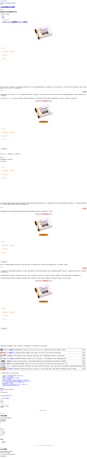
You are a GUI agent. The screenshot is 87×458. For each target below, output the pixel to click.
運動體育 (7, 398)
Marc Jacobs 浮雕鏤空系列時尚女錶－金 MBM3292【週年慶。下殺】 (13, 382)
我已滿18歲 (2, 456)
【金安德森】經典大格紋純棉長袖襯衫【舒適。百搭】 (11, 385)
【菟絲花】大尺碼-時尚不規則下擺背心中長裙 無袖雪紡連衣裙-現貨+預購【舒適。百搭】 (16, 381)
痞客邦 (6, 395)
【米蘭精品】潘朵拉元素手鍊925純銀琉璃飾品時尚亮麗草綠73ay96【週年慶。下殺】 (15, 380)
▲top (1, 399)
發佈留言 (2, 407)
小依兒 (1, 390)
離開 (5, 456)
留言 (8, 395)
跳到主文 (1, 9)
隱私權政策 (48, 445)
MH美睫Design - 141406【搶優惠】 (7, 376)
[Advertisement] (43, 77)
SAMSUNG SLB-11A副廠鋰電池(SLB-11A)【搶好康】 (15, 22)
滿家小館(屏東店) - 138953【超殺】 (7, 383)
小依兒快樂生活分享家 (7, 7)
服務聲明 (52, 445)
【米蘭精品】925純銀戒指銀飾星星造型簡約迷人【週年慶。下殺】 (13, 375)
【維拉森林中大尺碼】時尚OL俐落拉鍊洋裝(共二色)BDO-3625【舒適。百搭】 (14, 384)
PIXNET (37, 445)
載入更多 (2, 401)
